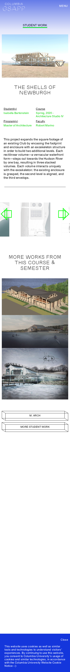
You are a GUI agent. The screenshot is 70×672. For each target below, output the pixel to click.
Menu (63, 6)
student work (35, 25)
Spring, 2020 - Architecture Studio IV (50, 114)
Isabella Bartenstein (16, 113)
